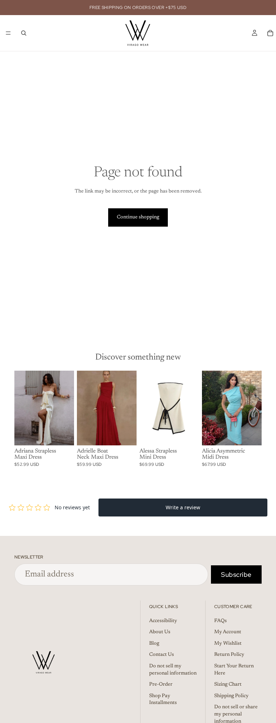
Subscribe (236, 574)
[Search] (24, 33)
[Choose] (62, 434)
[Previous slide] (22, 408)
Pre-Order (160, 684)
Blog (154, 643)
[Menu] (8, 33)
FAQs (220, 620)
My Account (227, 632)
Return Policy (229, 654)
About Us (159, 632)
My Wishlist (228, 643)
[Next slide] (66, 408)
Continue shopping (138, 217)
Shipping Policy (231, 695)
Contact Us (161, 654)
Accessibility (163, 620)
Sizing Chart (228, 684)
